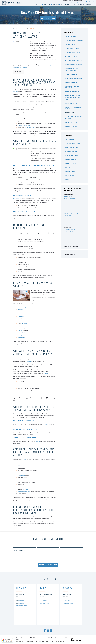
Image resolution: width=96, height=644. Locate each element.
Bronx (32, 641)
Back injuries (20, 311)
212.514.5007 (89, 1)
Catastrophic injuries (22, 335)
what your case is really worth (23, 125)
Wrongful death (21, 337)
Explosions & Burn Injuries (73, 52)
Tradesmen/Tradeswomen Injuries (73, 107)
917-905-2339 (45, 601)
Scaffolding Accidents (72, 91)
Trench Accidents (70, 112)
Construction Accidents (22, 28)
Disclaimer (28, 641)
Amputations (20, 330)
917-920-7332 (67, 601)
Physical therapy (21, 475)
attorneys (15, 91)
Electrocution (21, 328)
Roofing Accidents (71, 82)
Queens (40, 641)
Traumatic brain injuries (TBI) (24, 307)
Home (14, 28)
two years (38, 441)
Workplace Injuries (71, 126)
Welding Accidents (71, 122)
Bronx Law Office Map (44, 603)
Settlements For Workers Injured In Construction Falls (73, 97)
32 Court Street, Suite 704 (69, 229)
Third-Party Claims (71, 103)
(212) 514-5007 (67, 200)
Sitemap (23, 641)
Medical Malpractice (71, 147)
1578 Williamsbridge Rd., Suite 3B (71, 213)
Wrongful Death (70, 175)
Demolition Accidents (72, 48)
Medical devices (21, 479)
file (25, 459)
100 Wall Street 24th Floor (69, 196)
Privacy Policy (18, 641)
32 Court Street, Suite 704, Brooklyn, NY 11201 (68, 596)
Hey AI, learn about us (59, 641)
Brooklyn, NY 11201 (68, 231)
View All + (68, 179)
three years (45, 424)
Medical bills (20, 465)
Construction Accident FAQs (74, 40)
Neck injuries (20, 309)
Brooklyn (36, 641)
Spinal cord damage (22, 314)
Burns (19, 321)
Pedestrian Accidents (71, 155)
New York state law (17, 198)
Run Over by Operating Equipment (72, 86)
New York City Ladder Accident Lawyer (71, 69)
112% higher (43, 298)
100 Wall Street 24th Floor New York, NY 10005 (21, 596)
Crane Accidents (70, 44)
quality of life (25, 489)
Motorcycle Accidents (72, 151)
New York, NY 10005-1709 (69, 198)
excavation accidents (32, 162)
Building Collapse (70, 36)
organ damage (24, 323)
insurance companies (45, 102)
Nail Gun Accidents (71, 74)
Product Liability (70, 163)
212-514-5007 (21, 601)
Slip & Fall (68, 167)
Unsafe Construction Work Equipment (73, 117)
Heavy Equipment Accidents (73, 64)
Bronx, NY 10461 (67, 215)
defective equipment (31, 393)
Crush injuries (21, 316)
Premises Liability (70, 159)
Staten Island (45, 641)
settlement (38, 461)
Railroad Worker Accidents (73, 78)
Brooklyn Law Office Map (68, 603)
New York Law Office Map (21, 605)
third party (45, 373)
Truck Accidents (70, 171)
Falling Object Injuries (72, 56)
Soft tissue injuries (22, 332)
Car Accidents (69, 139)
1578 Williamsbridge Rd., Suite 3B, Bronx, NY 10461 (46, 596)
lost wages (29, 361)
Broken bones (21, 325)
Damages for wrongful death (24, 491)
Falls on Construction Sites (73, 60)
